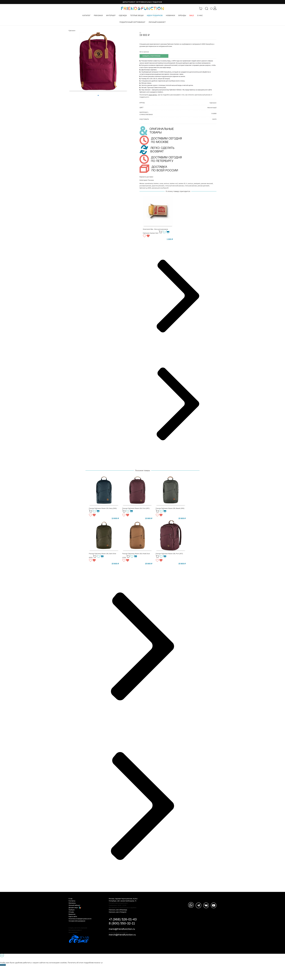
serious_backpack (194, 183)
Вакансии (72, 914)
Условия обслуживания (77, 921)
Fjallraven (72, 30)
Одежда (123, 15)
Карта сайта (73, 916)
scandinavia (149, 183)
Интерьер (110, 15)
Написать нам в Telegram (117, 912)
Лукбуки (71, 910)
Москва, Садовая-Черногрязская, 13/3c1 (123, 898)
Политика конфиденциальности (80, 919)
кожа (161, 183)
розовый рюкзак (145, 186)
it (186, 183)
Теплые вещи (137, 15)
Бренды (182, 15)
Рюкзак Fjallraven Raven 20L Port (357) (136, 508)
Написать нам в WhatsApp (118, 910)
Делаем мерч (73, 907)
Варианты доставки (146, 177)
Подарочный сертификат (132, 22)
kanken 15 (182, 183)
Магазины (72, 903)
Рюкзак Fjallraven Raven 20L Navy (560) (103, 508)
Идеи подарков (155, 15)
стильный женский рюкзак (174, 186)
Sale (191, 15)
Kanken (156, 183)
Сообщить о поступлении (151, 56)
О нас (200, 15)
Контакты (72, 901)
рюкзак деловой (203, 186)
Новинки (170, 15)
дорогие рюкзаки (158, 186)
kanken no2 (174, 183)
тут (102, 963)
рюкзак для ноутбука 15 (160, 188)
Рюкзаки (98, 15)
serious (166, 183)
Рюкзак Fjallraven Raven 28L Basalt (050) (170, 508)
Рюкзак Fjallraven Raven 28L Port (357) (169, 553)
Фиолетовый (211, 107)
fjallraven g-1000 (145, 188)
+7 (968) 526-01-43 (123, 919)
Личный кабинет (157, 22)
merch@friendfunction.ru (122, 934)
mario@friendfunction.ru (122, 929)
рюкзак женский (207, 183)
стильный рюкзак (191, 186)
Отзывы (71, 912)
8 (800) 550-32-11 (122, 923)
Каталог (86, 15)
